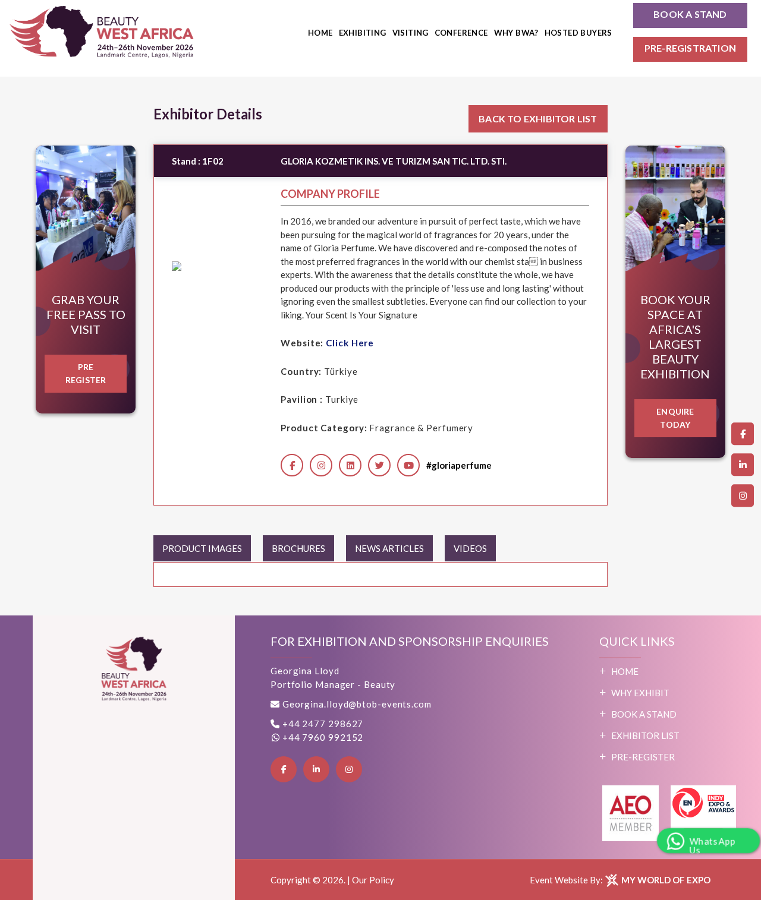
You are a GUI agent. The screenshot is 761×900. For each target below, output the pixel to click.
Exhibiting (362, 32)
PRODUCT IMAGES (202, 548)
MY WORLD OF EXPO (665, 879)
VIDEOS (470, 548)
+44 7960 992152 (321, 737)
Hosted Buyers (578, 32)
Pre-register (643, 756)
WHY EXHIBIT (640, 692)
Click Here (350, 342)
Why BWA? (516, 32)
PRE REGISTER (85, 373)
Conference (461, 32)
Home (320, 32)
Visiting (410, 32)
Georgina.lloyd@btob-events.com (357, 704)
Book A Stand (644, 714)
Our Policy (373, 879)
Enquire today (675, 418)
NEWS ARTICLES (389, 548)
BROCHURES (298, 548)
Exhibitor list (645, 735)
